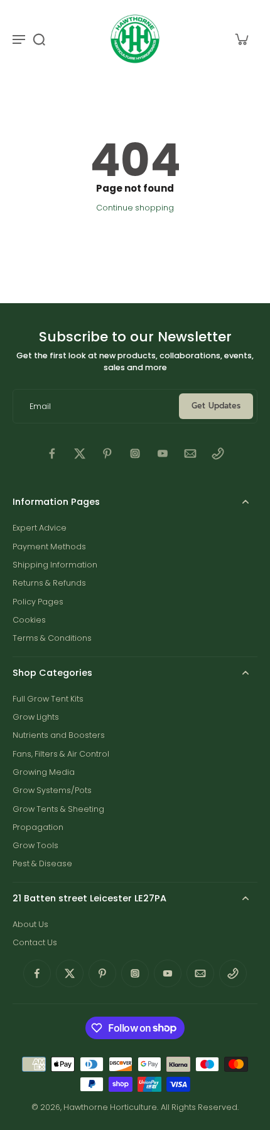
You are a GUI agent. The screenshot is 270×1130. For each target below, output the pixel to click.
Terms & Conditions (52, 638)
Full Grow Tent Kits (48, 698)
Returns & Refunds (49, 583)
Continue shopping (135, 207)
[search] (39, 38)
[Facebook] (52, 453)
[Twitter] (80, 453)
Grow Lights (36, 717)
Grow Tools (35, 845)
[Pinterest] (107, 453)
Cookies (29, 619)
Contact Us (35, 942)
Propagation (38, 827)
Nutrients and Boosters (59, 735)
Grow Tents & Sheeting (58, 809)
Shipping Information (55, 564)
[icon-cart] (241, 38)
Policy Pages (38, 601)
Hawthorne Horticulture (110, 1107)
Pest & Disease (42, 863)
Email (40, 406)
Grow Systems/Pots (52, 790)
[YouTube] (162, 453)
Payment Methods (49, 546)
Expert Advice (40, 527)
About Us (30, 924)
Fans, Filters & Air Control (61, 754)
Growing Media (44, 772)
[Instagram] (135, 453)
